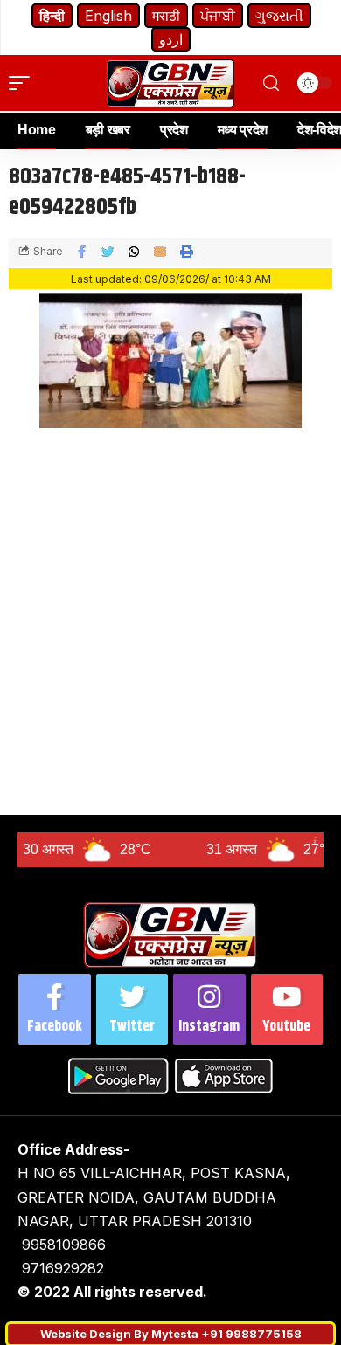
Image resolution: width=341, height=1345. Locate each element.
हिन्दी (52, 15)
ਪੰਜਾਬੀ (217, 15)
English (108, 15)
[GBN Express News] (170, 83)
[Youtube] (287, 1009)
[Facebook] (55, 1009)
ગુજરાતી (279, 15)
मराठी (166, 15)
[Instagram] (209, 1009)
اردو (171, 39)
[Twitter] (132, 1009)
